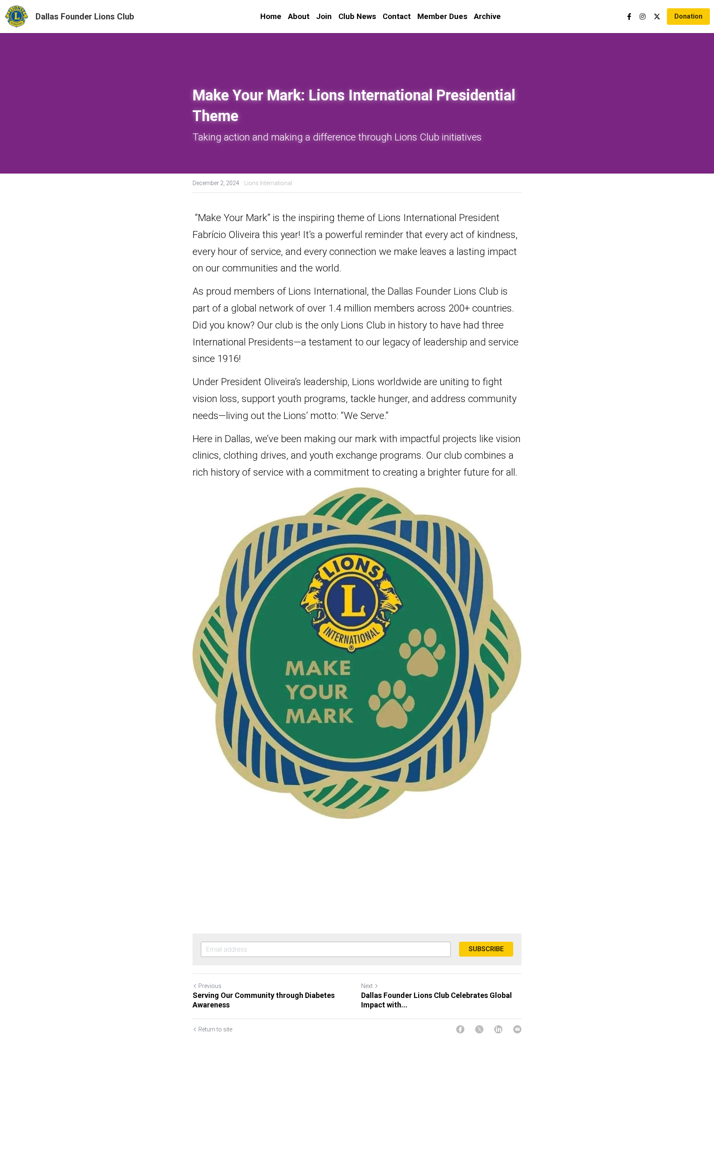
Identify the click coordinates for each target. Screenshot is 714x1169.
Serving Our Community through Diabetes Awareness (264, 1000)
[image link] (16, 15)
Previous (209, 986)
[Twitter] (479, 1029)
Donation (688, 16)
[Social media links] (629, 16)
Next (367, 986)
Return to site (215, 1029)
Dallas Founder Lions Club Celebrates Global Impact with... (436, 1000)
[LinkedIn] (498, 1029)
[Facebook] (460, 1029)
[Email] (517, 1029)
